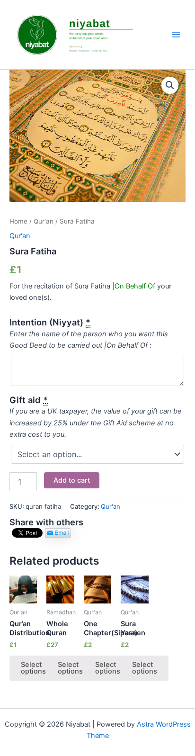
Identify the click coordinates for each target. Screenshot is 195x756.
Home (18, 221)
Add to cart (71, 480)
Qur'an (43, 221)
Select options (33, 668)
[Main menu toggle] (176, 34)
